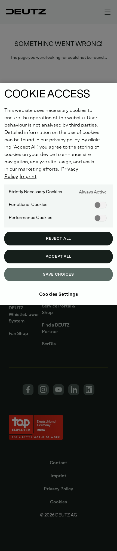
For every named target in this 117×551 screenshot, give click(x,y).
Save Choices (58, 274)
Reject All (58, 238)
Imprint (28, 176)
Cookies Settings (58, 294)
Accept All (59, 256)
